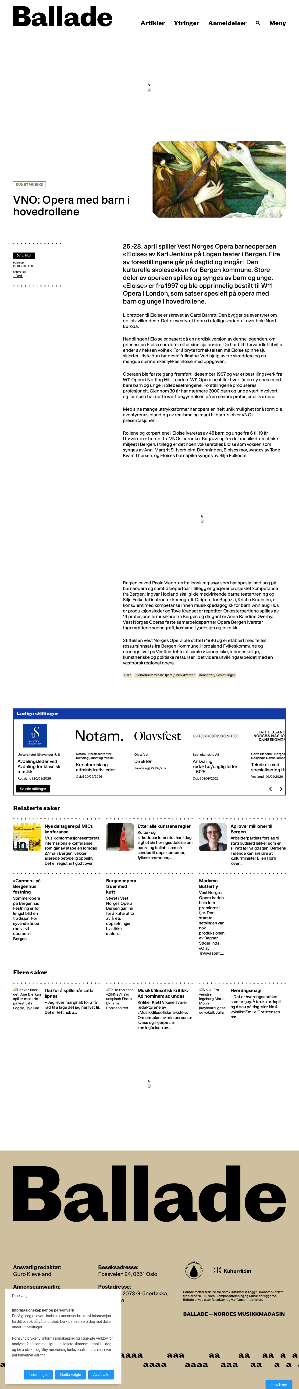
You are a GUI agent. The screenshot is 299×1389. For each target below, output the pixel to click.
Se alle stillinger (33, 789)
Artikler (153, 23)
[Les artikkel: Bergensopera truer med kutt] (149, 914)
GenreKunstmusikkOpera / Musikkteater (165, 675)
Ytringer (186, 23)
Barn (127, 675)
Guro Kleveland (32, 1274)
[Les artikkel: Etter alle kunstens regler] (149, 842)
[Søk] (258, 23)
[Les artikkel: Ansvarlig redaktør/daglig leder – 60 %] (218, 752)
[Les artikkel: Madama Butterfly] (242, 914)
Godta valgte (70, 1375)
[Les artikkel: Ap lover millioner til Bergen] (242, 842)
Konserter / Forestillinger (217, 675)
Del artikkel (24, 255)
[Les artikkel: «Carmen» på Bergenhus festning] (56, 914)
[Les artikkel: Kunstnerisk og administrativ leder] (101, 752)
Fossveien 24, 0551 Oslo (127, 1274)
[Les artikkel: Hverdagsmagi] (242, 1006)
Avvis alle (101, 1375)
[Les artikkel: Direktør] (160, 752)
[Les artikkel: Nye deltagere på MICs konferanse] (56, 842)
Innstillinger (279, 1384)
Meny (277, 23)
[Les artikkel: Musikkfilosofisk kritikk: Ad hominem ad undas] (149, 1006)
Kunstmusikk (29, 185)
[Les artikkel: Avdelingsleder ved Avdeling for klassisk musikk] (43, 752)
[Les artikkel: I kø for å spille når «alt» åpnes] (56, 1006)
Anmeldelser (227, 23)
